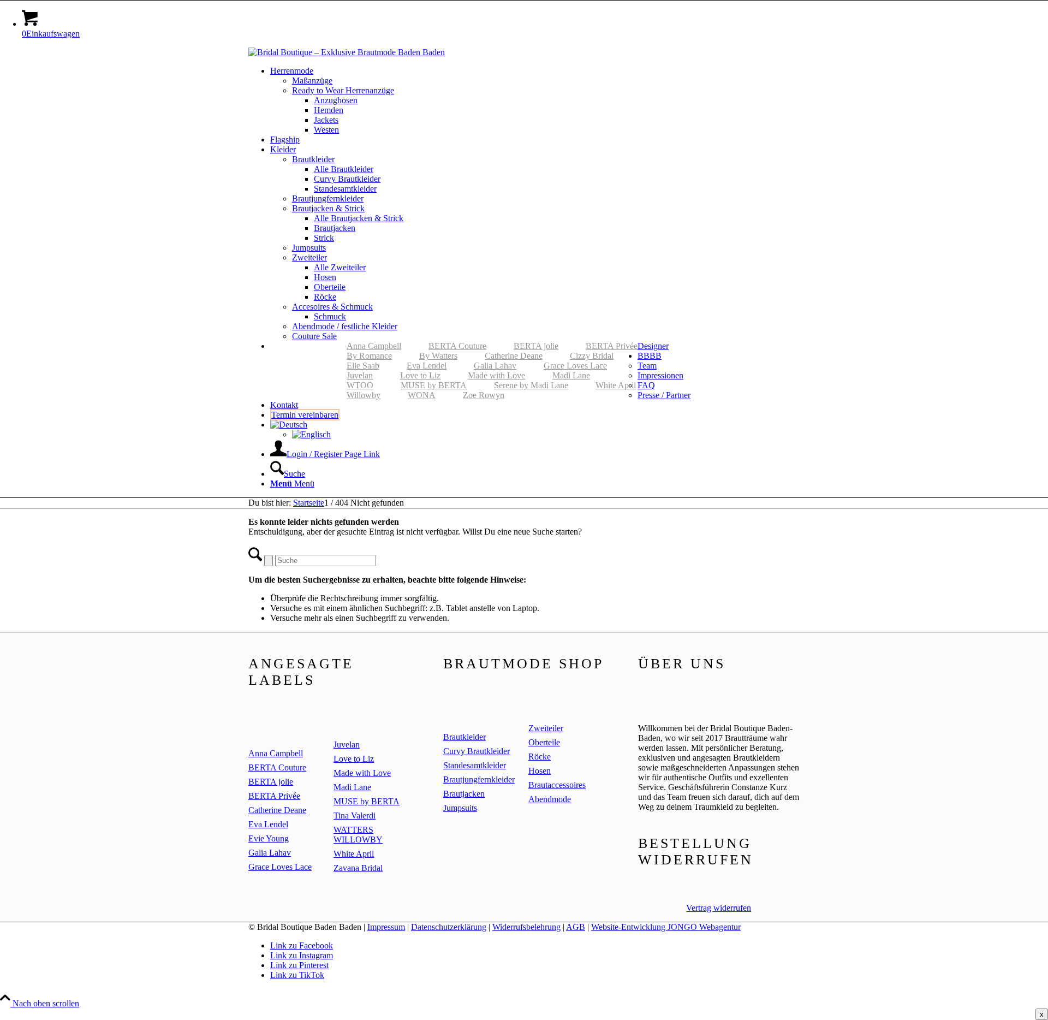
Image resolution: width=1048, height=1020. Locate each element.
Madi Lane (571, 375)
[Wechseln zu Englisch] (311, 434)
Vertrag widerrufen (718, 907)
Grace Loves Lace (575, 365)
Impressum (386, 927)
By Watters (438, 355)
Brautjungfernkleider (479, 779)
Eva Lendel (426, 365)
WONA (422, 395)
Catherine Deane (514, 355)
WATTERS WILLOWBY (358, 834)
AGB (575, 927)
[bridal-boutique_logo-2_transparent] (346, 52)
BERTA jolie (536, 346)
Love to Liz (420, 375)
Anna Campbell (374, 346)
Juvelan (360, 375)
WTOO (360, 385)
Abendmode (549, 799)
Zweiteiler (545, 728)
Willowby (363, 395)
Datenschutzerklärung (448, 927)
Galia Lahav (495, 365)
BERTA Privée (612, 346)
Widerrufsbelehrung (526, 927)
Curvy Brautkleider (476, 751)
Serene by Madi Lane (531, 385)
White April (616, 385)
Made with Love (496, 375)
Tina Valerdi (355, 815)
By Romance (369, 355)
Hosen (539, 770)
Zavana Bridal (358, 868)
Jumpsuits (460, 808)
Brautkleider (464, 737)
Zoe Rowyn (483, 395)
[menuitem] (535, 100)
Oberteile (544, 742)
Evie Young (268, 838)
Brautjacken (464, 793)
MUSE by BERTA (434, 385)
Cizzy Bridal (592, 355)
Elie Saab (363, 365)
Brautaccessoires (557, 785)
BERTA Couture (457, 346)
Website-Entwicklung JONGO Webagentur (666, 927)
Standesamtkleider (474, 765)
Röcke (539, 756)
